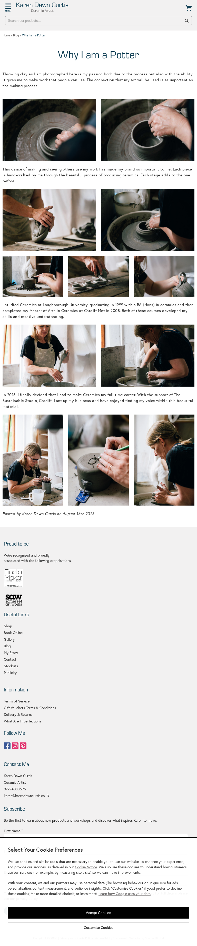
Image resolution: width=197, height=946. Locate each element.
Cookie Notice (86, 867)
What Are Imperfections (22, 721)
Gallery (9, 639)
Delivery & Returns (18, 714)
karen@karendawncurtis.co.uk (26, 795)
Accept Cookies (98, 913)
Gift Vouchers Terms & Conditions (30, 708)
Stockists (11, 666)
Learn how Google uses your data (124, 893)
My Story (11, 652)
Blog (7, 646)
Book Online (13, 632)
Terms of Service (16, 701)
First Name (13, 831)
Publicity (10, 672)
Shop (8, 626)
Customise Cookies (98, 927)
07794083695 (15, 789)
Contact (10, 659)
